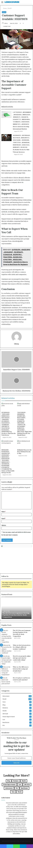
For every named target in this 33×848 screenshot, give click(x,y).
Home (5, 8)
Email (3, 518)
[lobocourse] (12, 2)
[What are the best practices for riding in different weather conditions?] (6, 649)
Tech (4, 702)
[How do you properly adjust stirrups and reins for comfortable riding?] (6, 660)
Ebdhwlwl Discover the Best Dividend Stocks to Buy (24, 451)
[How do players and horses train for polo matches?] (6, 681)
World (9, 8)
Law (4, 719)
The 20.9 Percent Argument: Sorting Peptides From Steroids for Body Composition (15, 615)
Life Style (5, 713)
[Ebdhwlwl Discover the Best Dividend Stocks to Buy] (24, 444)
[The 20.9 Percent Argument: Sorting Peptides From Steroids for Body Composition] (6, 636)
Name (3, 511)
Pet (4, 725)
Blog (4, 705)
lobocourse (6, 696)
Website (3, 525)
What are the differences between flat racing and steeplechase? (21, 669)
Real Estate (6, 722)
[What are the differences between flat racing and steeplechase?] (6, 671)
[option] (16, 609)
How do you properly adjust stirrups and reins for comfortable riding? (22, 658)
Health (5, 710)
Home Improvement (9, 716)
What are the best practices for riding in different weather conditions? (21, 647)
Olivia (16, 344)
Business (5, 708)
